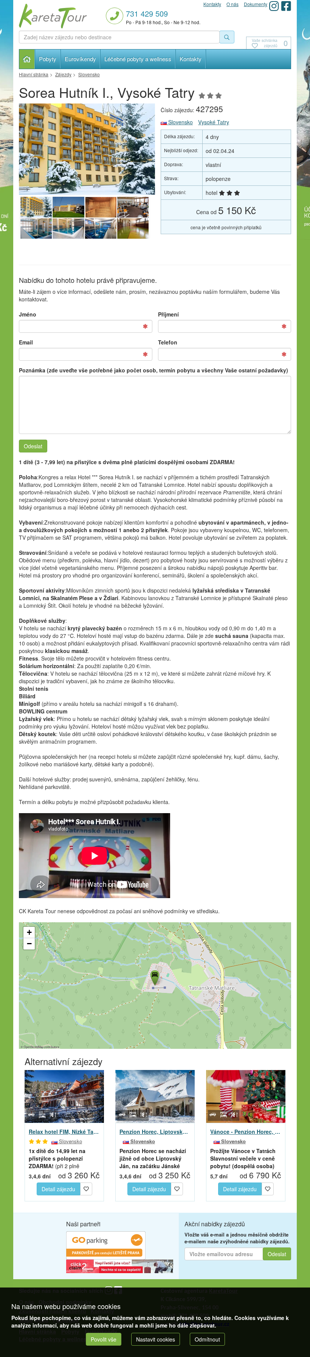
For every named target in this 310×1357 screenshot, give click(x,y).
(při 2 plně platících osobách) (61, 1158)
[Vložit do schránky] (86, 1188)
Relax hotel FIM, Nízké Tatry (64, 1131)
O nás (232, 4)
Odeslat (33, 446)
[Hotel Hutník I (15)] (68, 229)
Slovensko (180, 122)
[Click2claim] (119, 1265)
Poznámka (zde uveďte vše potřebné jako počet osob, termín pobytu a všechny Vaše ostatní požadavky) (153, 370)
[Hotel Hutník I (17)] (133, 207)
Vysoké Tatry (213, 122)
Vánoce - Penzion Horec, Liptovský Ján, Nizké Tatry (245, 1131)
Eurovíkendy (80, 59)
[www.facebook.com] (286, 6)
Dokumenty (255, 4)
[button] (154, 977)
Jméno (27, 314)
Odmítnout (207, 1339)
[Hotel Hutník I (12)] (68, 207)
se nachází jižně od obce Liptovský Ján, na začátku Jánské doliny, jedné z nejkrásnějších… (152, 1158)
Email (26, 342)
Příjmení (168, 314)
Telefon (167, 342)
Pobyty (47, 59)
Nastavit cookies (155, 1339)
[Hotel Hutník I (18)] (100, 207)
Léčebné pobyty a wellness (137, 59)
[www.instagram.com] (274, 6)
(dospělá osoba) (243, 1158)
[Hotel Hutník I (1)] (87, 149)
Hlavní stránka (27, 59)
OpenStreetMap (33, 1047)
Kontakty (191, 59)
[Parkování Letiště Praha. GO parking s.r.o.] (106, 1244)
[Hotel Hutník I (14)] (100, 229)
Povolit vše (103, 1339)
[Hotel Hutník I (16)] (36, 229)
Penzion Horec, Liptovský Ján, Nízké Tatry (155, 1131)
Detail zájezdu (58, 1189)
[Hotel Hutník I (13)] (133, 229)
